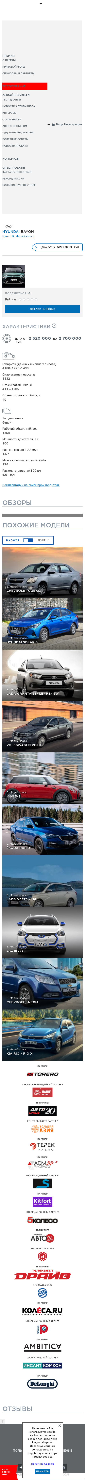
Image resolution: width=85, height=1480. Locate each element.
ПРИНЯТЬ (42, 1471)
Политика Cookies (42, 1464)
